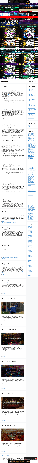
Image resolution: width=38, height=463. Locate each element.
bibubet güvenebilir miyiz (30, 219)
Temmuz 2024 (30, 241)
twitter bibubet (31, 216)
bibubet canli (34, 145)
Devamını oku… (12, 219)
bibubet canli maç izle (31, 147)
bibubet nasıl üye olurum (31, 179)
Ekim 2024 (29, 237)
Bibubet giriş (3, 109)
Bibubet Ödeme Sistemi (8, 425)
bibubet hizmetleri (34, 169)
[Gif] (19, 39)
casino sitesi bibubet (31, 207)
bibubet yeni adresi (31, 200)
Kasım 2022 (30, 266)
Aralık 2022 (29, 265)
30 (4, 455)
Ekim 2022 (29, 267)
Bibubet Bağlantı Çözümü (5, 292)
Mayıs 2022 (30, 274)
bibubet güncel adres (31, 161)
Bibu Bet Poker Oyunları (13, 222)
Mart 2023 (29, 261)
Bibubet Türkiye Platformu (14, 257)
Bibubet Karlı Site (30, 114)
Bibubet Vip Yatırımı (7, 393)
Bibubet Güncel (6, 245)
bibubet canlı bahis (30, 148)
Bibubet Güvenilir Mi (30, 167)
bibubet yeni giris (31, 201)
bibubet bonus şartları (30, 145)
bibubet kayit (30, 172)
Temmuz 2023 (30, 256)
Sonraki (7, 455)
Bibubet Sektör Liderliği (31, 105)
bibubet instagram (31, 170)
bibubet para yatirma (31, 183)
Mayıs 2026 (30, 227)
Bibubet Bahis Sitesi (31, 140)
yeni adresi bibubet (31, 217)
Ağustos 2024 (30, 240)
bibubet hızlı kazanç (4, 387)
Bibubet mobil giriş (30, 177)
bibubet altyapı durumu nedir (31, 137)
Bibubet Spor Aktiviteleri (31, 113)
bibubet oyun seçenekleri (31, 182)
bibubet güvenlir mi (31, 168)
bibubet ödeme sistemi (5, 450)
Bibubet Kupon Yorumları (9, 361)
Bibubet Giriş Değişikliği (15, 292)
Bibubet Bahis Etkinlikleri (8, 329)
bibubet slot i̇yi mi (30, 190)
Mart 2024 (29, 246)
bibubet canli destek (31, 146)
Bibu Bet (4, 211)
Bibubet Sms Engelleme (31, 108)
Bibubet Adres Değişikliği (5, 355)
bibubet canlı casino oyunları (31, 149)
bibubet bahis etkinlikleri (12, 355)
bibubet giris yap (30, 157)
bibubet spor (34, 191)
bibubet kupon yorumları (11, 387)
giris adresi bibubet (31, 208)
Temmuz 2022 (30, 271)
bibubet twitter (30, 196)
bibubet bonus (30, 144)
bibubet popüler (29, 185)
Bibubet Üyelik (15, 387)
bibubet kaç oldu (30, 174)
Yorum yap (3, 240)
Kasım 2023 (30, 251)
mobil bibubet (30, 214)
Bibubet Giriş (34, 81)
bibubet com (30, 152)
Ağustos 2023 (30, 255)
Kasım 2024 (30, 236)
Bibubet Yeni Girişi (31, 118)
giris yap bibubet (30, 210)
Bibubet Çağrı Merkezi (8, 298)
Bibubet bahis (4, 419)
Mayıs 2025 (30, 231)
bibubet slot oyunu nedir (30, 191)
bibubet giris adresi (31, 154)
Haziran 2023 (30, 257)
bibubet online (29, 180)
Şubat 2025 (30, 232)
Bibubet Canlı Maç (31, 100)
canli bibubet (30, 206)
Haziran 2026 (30, 226)
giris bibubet (29, 209)
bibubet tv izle (30, 195)
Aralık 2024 (30, 235)
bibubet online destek (30, 181)
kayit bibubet (30, 213)
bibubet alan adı (29, 136)
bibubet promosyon (31, 186)
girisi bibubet (33, 209)
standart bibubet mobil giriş (30, 215)
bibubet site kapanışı (10, 450)
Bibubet (30, 81)
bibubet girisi (30, 155)
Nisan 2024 (30, 245)
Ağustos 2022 (30, 270)
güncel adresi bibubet (30, 211)
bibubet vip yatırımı (14, 419)
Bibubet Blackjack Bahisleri (32, 110)
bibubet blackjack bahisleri (31, 143)
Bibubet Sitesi (31, 189)
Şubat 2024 (30, 247)
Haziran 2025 (30, 230)
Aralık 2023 (30, 250)
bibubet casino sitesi (30, 151)
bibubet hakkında (30, 169)
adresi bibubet (30, 133)
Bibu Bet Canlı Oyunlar (7, 222)
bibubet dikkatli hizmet (9, 419)
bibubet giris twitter (31, 156)
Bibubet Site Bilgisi (8, 257)
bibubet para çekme (31, 184)
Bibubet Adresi (5, 263)
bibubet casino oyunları (31, 150)
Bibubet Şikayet (6, 228)
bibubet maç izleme (31, 176)
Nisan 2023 (30, 260)
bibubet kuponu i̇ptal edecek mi (31, 175)
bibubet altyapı (33, 136)
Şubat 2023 (30, 262)
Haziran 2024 (30, 242)
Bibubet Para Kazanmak (31, 115)
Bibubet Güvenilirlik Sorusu (32, 103)
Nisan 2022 (30, 275)
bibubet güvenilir (30, 165)
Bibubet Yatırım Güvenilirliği (32, 109)
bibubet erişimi (33, 152)
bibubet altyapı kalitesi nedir (31, 138)
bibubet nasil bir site (30, 178)
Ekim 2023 (29, 252)
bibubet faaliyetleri (30, 153)
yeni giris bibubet (17, 355)
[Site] (9, 29)
